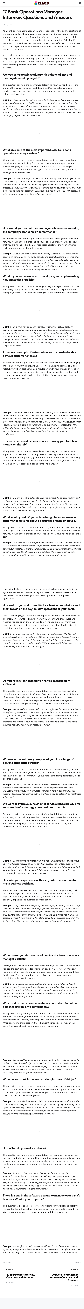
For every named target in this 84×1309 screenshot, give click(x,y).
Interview (9, 1270)
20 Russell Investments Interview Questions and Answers (64, 1277)
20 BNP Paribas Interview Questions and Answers (20, 1276)
